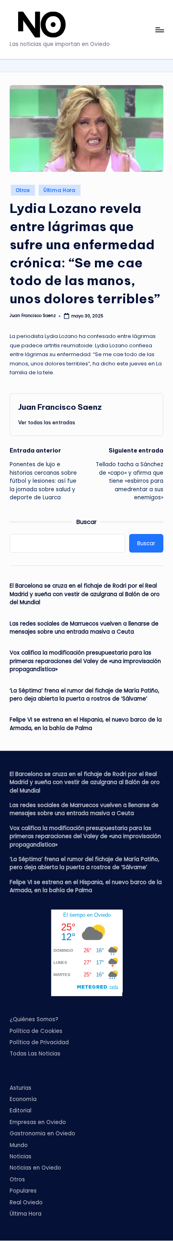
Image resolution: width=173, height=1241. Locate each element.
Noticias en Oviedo (35, 1168)
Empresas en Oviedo (38, 1122)
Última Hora (59, 190)
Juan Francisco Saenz (60, 407)
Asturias (20, 1088)
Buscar (86, 522)
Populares (23, 1191)
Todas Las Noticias (35, 1053)
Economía (23, 1099)
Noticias (20, 1156)
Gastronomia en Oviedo (42, 1133)
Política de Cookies (36, 1031)
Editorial (20, 1110)
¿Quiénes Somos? (34, 1019)
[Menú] (159, 29)
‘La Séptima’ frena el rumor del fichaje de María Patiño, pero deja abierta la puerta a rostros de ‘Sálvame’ (84, 695)
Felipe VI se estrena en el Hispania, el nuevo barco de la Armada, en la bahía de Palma (86, 724)
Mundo (19, 1145)
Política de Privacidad (39, 1042)
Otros (23, 190)
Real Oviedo (26, 1202)
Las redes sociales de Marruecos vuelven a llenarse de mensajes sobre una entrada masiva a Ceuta (84, 628)
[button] (46, 422)
